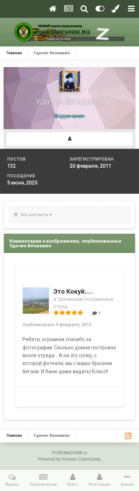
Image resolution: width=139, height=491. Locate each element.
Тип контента (33, 214)
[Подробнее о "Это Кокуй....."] (35, 300)
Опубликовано (56, 324)
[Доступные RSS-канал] (128, 435)
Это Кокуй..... (73, 291)
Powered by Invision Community (69, 459)
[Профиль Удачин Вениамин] (69, 139)
